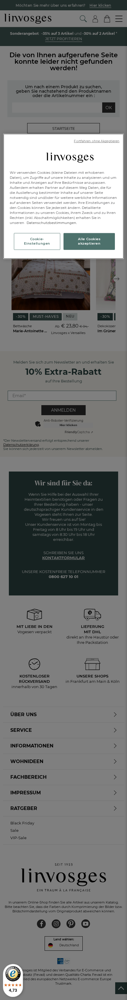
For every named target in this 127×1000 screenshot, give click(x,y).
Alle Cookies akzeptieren (89, 241)
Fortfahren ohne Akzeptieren (96, 141)
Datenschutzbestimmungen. (51, 223)
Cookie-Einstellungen (37, 241)
